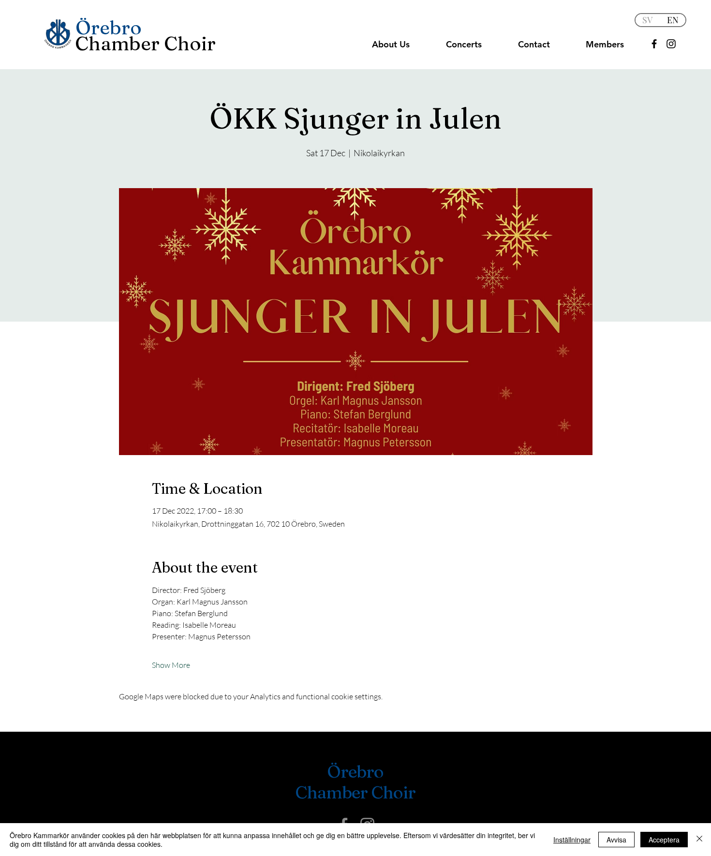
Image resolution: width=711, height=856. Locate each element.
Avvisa (616, 839)
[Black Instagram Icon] (671, 44)
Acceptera (664, 839)
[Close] (699, 839)
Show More (171, 665)
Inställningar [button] (572, 839)
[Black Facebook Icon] (654, 44)
